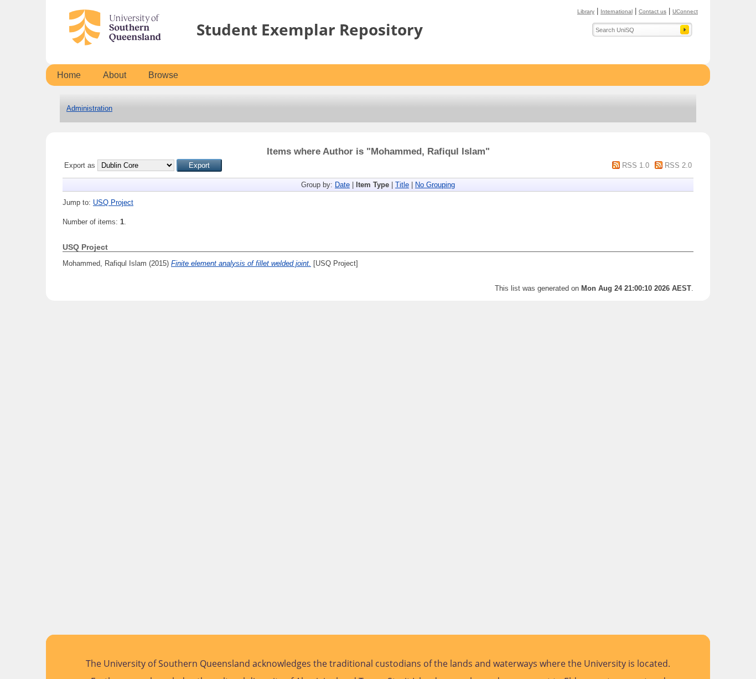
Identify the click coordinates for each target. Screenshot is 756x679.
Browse (163, 75)
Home (69, 75)
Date (342, 185)
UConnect (685, 11)
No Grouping (435, 185)
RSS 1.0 (635, 165)
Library (585, 11)
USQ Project (113, 202)
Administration (89, 108)
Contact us (652, 11)
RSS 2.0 (678, 165)
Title (402, 185)
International (616, 11)
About (114, 75)
